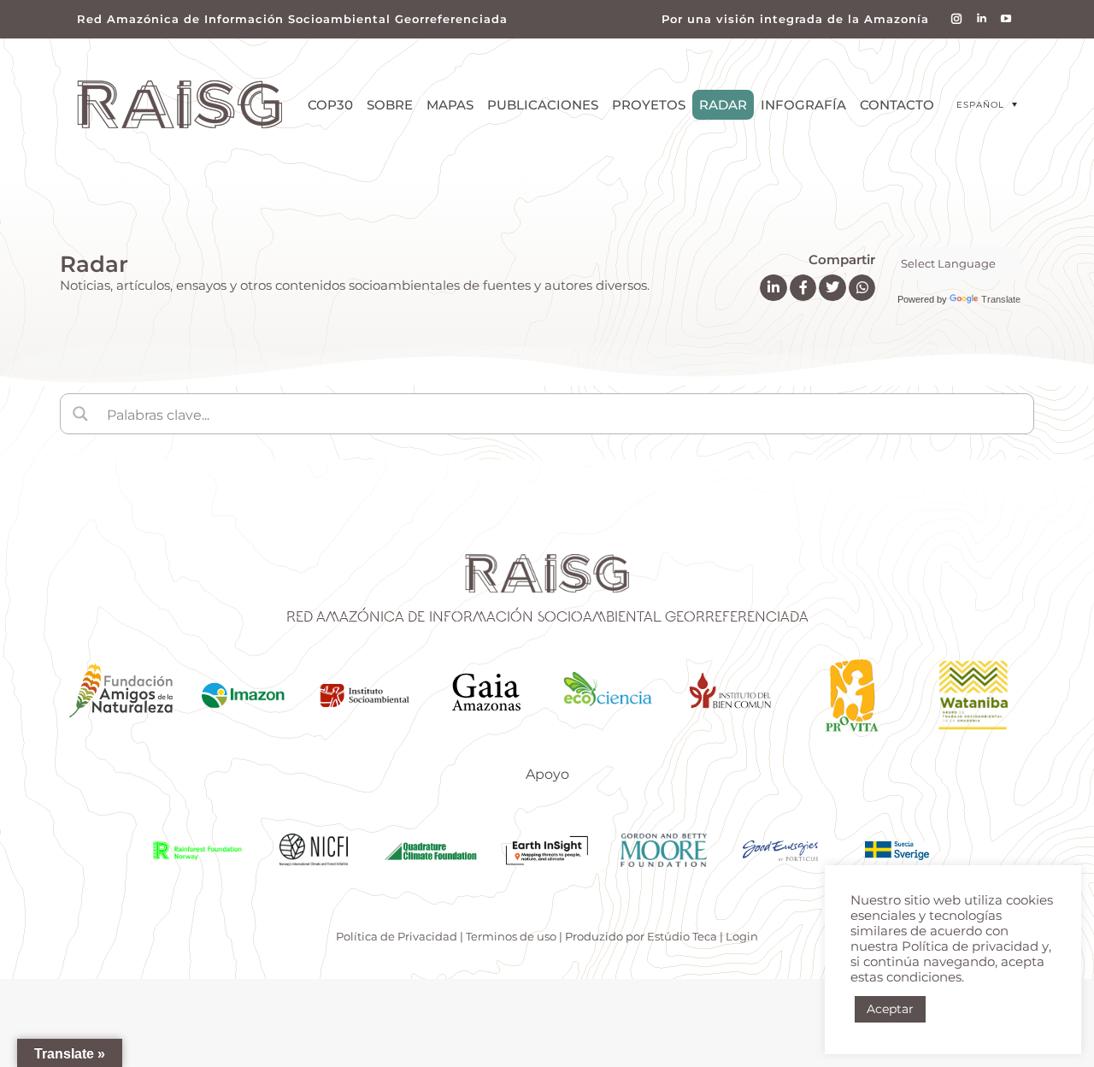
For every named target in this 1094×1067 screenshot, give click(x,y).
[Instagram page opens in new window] (957, 19)
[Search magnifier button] (80, 414)
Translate (1000, 299)
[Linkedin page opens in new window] (981, 19)
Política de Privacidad (396, 936)
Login (742, 936)
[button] (986, 104)
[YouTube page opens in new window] (1006, 19)
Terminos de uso (511, 936)
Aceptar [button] (890, 1009)
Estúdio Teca (682, 936)
